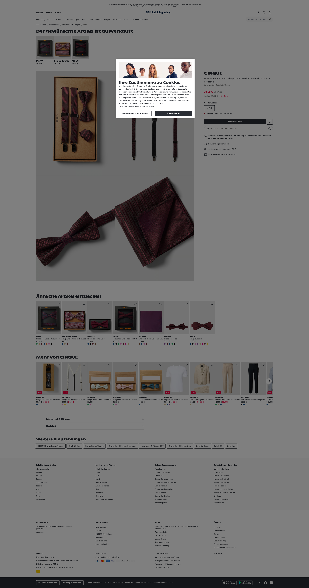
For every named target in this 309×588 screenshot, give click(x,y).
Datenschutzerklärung (136, 106)
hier (140, 103)
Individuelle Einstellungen (135, 113)
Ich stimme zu (173, 113)
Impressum (150, 106)
